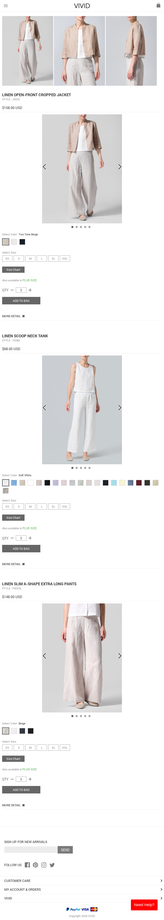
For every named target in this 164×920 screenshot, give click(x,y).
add (30, 290)
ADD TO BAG (21, 301)
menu (5, 5)
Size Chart (13, 270)
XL (53, 259)
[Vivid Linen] (82, 7)
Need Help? (144, 905)
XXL (65, 259)
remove (12, 290)
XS (7, 259)
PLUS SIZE (29, 280)
